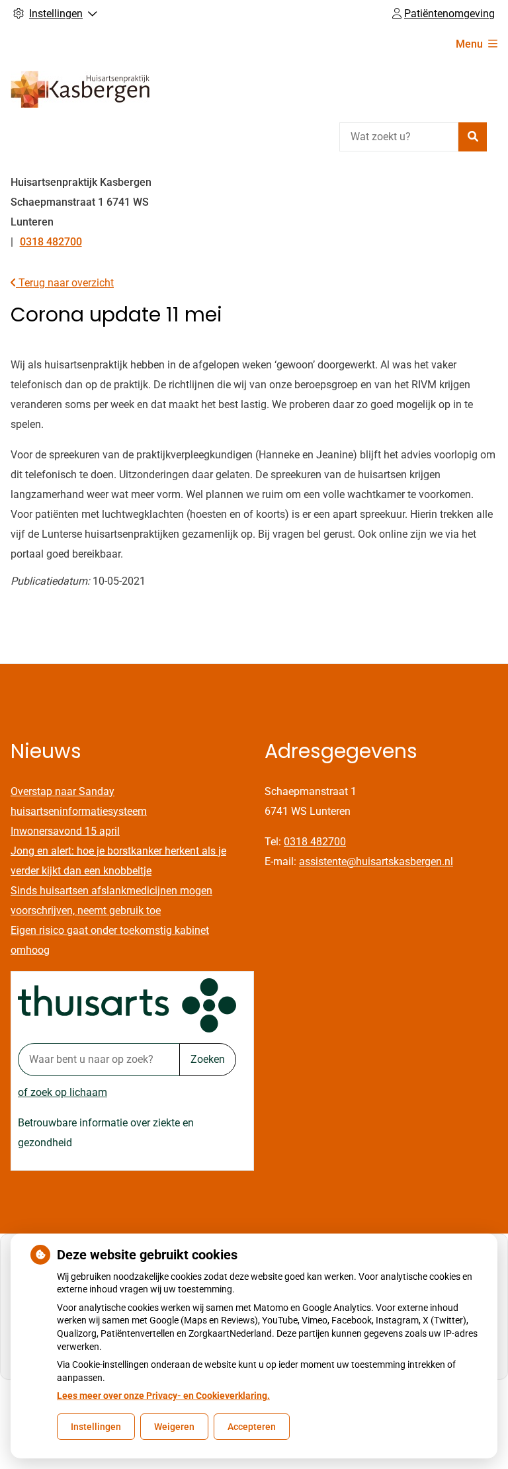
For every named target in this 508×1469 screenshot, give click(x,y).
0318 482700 (315, 841)
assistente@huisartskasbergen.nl (376, 861)
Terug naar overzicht (65, 282)
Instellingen (96, 1426)
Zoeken (207, 1059)
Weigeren (174, 1426)
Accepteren (252, 1426)
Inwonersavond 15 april (65, 831)
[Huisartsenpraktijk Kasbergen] (80, 89)
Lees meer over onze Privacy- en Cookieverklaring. (163, 1395)
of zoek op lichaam (62, 1092)
